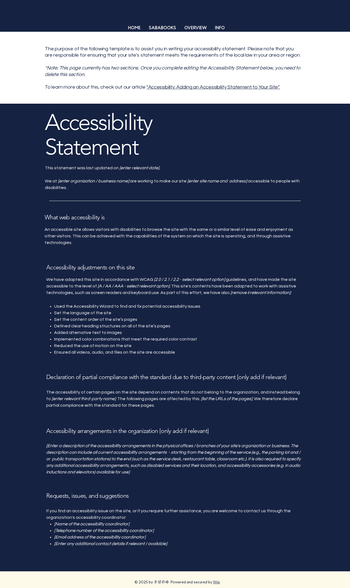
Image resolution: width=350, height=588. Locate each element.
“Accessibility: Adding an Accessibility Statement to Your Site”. (213, 87)
